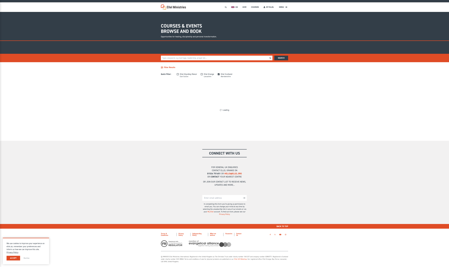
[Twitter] (275, 234)
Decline (26, 258)
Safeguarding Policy (196, 234)
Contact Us (238, 234)
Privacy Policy (224, 214)
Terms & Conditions (164, 234)
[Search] (225, 7)
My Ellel (211, 211)
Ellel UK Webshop (240, 259)
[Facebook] (270, 234)
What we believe (213, 234)
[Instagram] (285, 234)
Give (244, 7)
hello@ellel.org (233, 173)
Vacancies (228, 234)
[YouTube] (280, 234)
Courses (255, 7)
